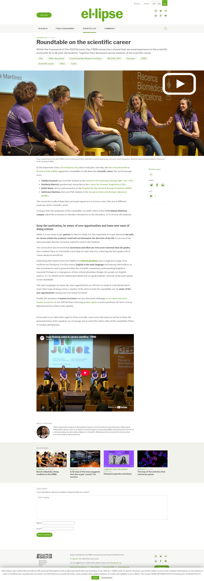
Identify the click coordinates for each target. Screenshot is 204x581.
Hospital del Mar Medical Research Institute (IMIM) (107, 188)
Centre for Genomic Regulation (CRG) (107, 184)
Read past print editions (78, 567)
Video (62, 64)
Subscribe (44, 15)
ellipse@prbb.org (115, 563)
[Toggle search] (165, 29)
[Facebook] (157, 185)
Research (43, 29)
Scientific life (89, 29)
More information (107, 577)
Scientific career (46, 64)
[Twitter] (151, 185)
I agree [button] (95, 577)
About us (137, 4)
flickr (166, 11)
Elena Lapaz (155, 169)
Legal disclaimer (123, 567)
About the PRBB (108, 567)
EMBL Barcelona (56, 58)
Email (39, 529)
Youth (73, 64)
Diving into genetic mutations (118, 474)
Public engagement (65, 29)
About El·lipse (94, 567)
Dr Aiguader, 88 (75, 559)
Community (109, 29)
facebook (161, 16)
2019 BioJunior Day (69, 167)
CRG (41, 58)
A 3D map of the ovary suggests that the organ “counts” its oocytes (85, 474)
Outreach (131, 58)
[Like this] (152, 196)
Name (39, 523)
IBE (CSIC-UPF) (114, 58)
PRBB (143, 58)
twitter (161, 11)
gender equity (90, 302)
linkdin (156, 16)
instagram (156, 11)
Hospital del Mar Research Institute (86, 58)
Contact (146, 4)
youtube (166, 16)
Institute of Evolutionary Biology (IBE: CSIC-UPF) (109, 180)
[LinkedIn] (163, 185)
